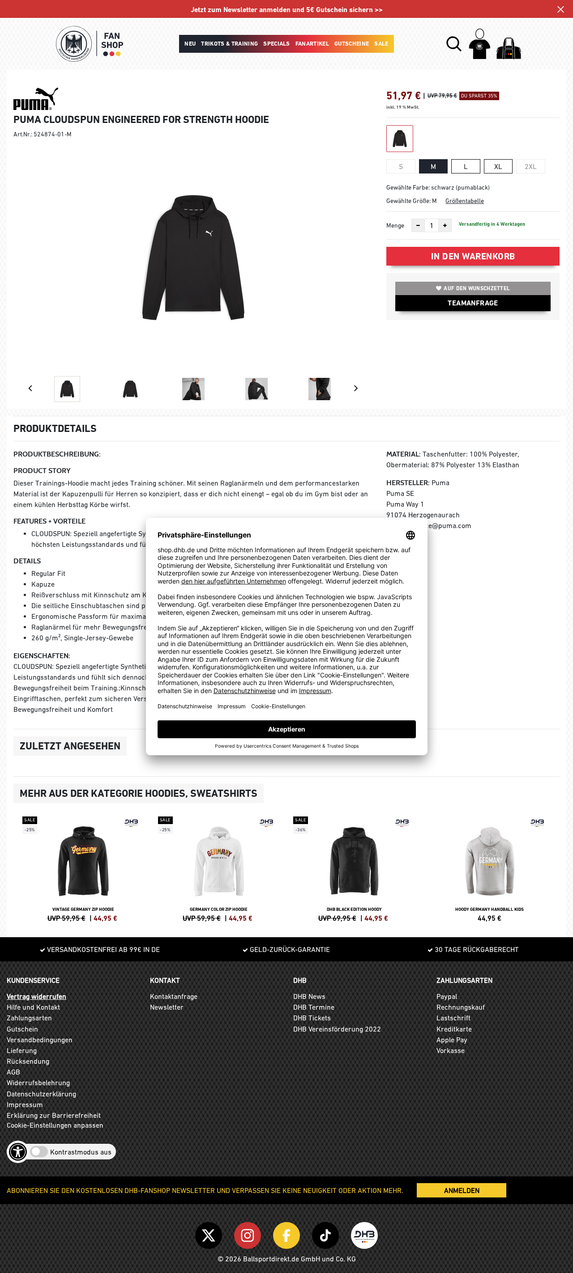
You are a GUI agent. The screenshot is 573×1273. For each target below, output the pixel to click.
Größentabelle (464, 200)
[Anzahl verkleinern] (418, 225)
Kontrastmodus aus (80, 1152)
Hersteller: (408, 482)
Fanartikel (312, 43)
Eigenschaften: (41, 655)
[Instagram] (249, 1233)
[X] (210, 1233)
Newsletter (167, 1007)
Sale (381, 43)
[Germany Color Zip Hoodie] (219, 868)
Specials (276, 43)
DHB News (309, 996)
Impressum (25, 1104)
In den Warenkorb (473, 256)
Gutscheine (351, 43)
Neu (190, 43)
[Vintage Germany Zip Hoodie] (83, 868)
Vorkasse (450, 1050)
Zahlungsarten (29, 1018)
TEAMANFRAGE (473, 303)
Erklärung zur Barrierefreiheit (54, 1115)
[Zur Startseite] (89, 44)
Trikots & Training (229, 43)
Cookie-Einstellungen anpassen (55, 1125)
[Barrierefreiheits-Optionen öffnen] (18, 1152)
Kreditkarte (454, 1029)
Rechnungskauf (460, 1007)
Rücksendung (28, 1061)
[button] (454, 44)
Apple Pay (451, 1040)
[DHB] (364, 1233)
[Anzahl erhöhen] (445, 225)
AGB (13, 1072)
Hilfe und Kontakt (33, 1007)
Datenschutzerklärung (41, 1094)
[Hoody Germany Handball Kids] (490, 868)
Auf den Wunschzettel (477, 288)
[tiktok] (327, 1233)
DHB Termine (313, 1007)
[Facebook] (288, 1233)
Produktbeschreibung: (57, 454)
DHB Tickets (312, 1018)
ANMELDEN (461, 1190)
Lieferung (22, 1050)
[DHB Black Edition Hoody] (354, 868)
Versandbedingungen (40, 1040)
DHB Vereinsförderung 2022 (337, 1029)
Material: (403, 454)
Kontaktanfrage (173, 996)
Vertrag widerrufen (36, 996)
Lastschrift (453, 1018)
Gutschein (22, 1029)
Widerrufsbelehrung (38, 1082)
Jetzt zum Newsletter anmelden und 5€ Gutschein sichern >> (287, 9)
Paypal (446, 996)
